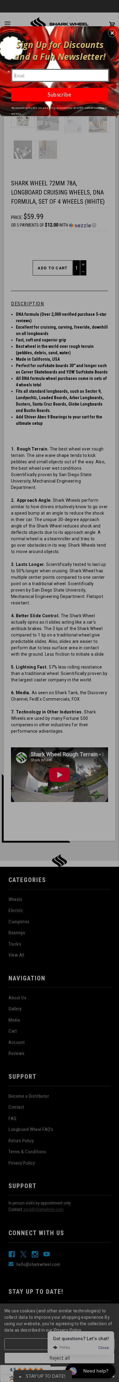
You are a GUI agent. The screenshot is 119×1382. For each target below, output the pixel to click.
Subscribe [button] (59, 94)
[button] (112, 33)
